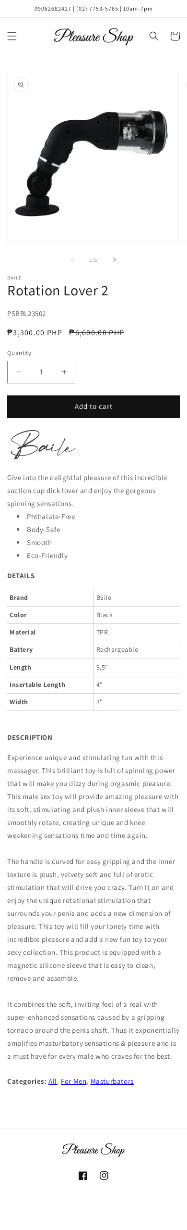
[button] (12, 36)
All (52, 1081)
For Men (73, 1081)
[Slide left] (72, 259)
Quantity (19, 353)
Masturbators (112, 1081)
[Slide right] (114, 259)
